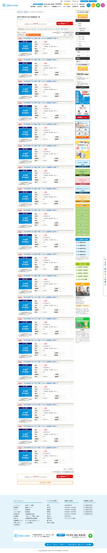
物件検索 (33, 6)
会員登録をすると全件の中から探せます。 (36, 24)
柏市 (82, 209)
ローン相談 (105, 277)
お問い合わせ (105, 263)
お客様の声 (75, 6)
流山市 (83, 228)
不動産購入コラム (56, 6)
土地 (80, 43)
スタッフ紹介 (66, 6)
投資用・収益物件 (64, 29)
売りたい (56, 544)
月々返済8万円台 (82, 251)
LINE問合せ (16, 524)
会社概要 (82, 6)
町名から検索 (50, 522)
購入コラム (81, 544)
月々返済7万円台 (82, 248)
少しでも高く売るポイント (32, 520)
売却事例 (27, 509)
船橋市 (83, 215)
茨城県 (79, 23)
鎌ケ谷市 (82, 224)
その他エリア (82, 234)
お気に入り (76, 1)
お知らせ (15, 518)
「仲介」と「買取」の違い (32, 516)
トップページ (17, 505)
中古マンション (51, 29)
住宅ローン (47, 6)
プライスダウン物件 (82, 279)
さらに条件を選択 (83, 64)
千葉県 (79, 25)
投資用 (80, 45)
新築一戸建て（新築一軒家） (31, 29)
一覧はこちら (83, 87)
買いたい (49, 544)
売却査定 (27, 511)
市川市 (83, 221)
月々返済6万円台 (82, 245)
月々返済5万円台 (82, 242)
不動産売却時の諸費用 (31, 518)
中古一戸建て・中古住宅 (42, 29)
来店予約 (105, 270)
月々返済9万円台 (82, 254)
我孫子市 (82, 231)
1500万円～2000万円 (83, 270)
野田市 (83, 218)
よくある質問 (28, 522)
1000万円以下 (68, 505)
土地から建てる (72, 544)
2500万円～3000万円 (83, 276)
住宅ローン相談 (29, 505)
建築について (28, 507)
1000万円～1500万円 (83, 267)
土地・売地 (57, 29)
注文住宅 (39, 6)
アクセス (86, 305)
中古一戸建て (82, 39)
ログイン (15, 509)
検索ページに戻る (82, 17)
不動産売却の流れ (30, 514)
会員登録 (15, 507)
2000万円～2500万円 (83, 273)
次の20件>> (71, 35)
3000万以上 (67, 516)
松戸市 (83, 212)
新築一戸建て (82, 36)
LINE (105, 284)
